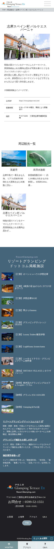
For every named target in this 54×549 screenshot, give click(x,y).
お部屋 (10, 517)
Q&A (44, 517)
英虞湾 (13, 169)
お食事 (21, 517)
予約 (27, 523)
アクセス (33, 517)
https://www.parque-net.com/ (29, 101)
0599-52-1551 (34, 502)
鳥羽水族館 (39, 169)
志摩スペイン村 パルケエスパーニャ (14, 214)
